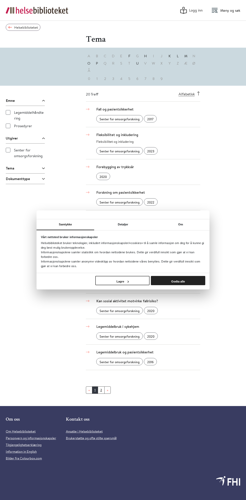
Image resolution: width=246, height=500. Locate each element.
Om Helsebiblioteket (21, 431)
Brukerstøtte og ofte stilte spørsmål (91, 438)
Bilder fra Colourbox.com (24, 458)
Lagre (120, 281)
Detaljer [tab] (123, 224)
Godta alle (178, 281)
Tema (10, 168)
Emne (10, 100)
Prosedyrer (23, 125)
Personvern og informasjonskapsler (31, 438)
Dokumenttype (18, 178)
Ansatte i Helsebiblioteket (84, 431)
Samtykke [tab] (65, 224)
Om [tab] (180, 224)
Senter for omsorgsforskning (28, 153)
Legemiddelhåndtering (29, 115)
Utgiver (12, 138)
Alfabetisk (187, 93)
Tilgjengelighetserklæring (24, 445)
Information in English (21, 451)
